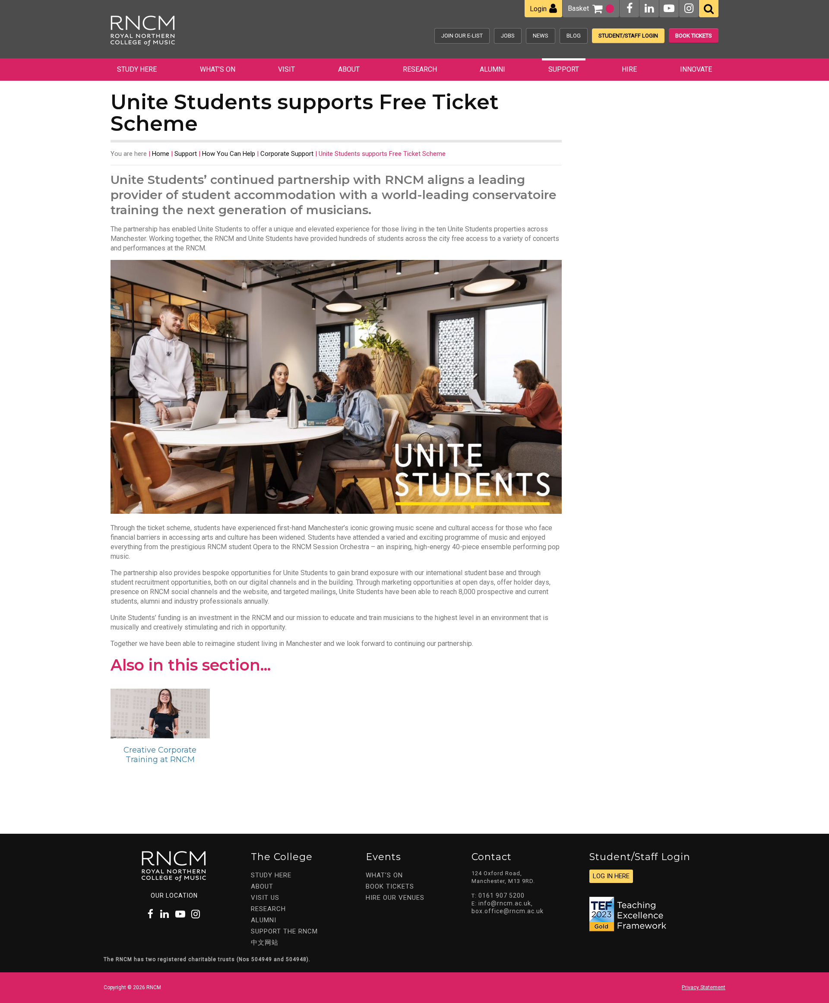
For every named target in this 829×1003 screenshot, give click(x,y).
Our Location (174, 895)
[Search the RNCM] (708, 8)
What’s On (217, 69)
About (349, 69)
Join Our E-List (462, 35)
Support (563, 69)
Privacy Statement (703, 987)
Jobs (508, 35)
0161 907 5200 (501, 895)
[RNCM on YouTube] (669, 8)
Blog (573, 35)
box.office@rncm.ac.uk (507, 911)
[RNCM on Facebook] (629, 8)
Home (160, 154)
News (540, 35)
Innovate (696, 69)
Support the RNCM (284, 931)
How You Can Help (228, 154)
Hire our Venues (395, 898)
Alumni (492, 69)
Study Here (137, 69)
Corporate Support (286, 154)
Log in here (611, 876)
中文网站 (264, 942)
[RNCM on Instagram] (688, 8)
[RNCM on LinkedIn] (649, 8)
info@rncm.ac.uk (504, 903)
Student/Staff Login (628, 35)
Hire (629, 69)
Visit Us (265, 898)
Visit (286, 69)
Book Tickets (693, 35)
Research (420, 69)
